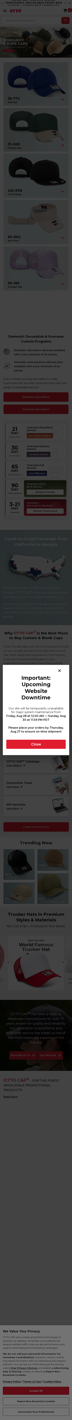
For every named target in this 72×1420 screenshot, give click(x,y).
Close (36, 744)
